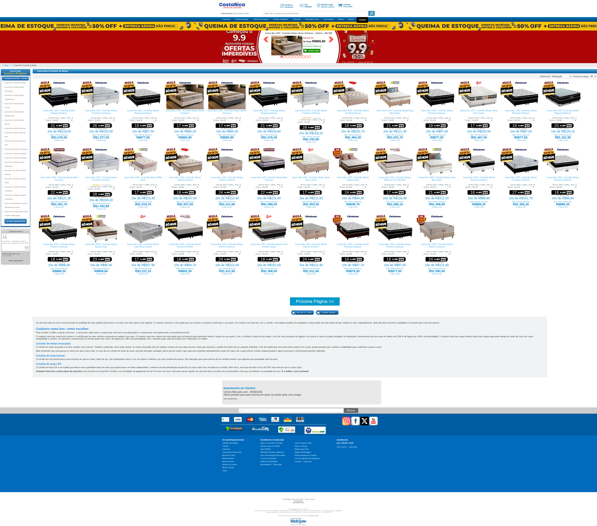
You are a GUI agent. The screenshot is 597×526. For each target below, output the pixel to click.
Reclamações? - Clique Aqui (271, 464)
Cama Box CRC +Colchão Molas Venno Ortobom (185, 111)
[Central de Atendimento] (286, 10)
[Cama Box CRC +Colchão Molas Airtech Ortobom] (227, 175)
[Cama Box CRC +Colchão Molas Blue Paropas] (59, 175)
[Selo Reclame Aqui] (315, 430)
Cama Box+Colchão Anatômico (16, 158)
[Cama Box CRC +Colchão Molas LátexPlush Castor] (143, 242)
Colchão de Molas (241, 19)
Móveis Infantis (228, 458)
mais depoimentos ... (231, 399)
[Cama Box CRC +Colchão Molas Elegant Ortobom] (59, 109)
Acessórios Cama (312, 19)
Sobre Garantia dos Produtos (306, 455)
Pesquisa (371, 13)
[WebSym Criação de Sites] (298, 525)
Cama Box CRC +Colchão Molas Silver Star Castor (479, 111)
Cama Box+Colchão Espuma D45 (15, 134)
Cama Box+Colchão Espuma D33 (15, 143)
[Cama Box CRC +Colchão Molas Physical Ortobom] (143, 109)
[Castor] (478, 84)
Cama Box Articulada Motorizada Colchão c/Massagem (16, 213)
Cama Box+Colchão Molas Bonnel (14, 122)
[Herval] (352, 84)
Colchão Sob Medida (230, 443)
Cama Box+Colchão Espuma (15, 128)
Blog (236, 13)
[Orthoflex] (395, 151)
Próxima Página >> (315, 301)
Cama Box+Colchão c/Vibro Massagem (15, 164)
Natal (241, 13)
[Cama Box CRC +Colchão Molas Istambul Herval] (185, 175)
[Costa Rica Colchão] (232, 9)
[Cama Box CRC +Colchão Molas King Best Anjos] (395, 109)
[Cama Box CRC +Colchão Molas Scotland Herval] (353, 109)
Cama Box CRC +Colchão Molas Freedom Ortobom (101, 111)
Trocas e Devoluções (268, 458)
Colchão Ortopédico (280, 19)
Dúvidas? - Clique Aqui (303, 461)
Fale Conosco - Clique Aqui (347, 447)
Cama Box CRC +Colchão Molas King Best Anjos (394, 111)
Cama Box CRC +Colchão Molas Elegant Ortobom (59, 111)
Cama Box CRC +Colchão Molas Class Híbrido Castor (269, 245)
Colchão (225, 446)
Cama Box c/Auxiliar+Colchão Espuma (15, 172)
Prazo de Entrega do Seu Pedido (272, 455)
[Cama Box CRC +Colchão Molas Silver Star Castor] (478, 109)
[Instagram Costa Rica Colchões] (346, 425)
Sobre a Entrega (301, 446)
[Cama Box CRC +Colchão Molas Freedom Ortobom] (101, 109)
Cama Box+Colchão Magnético (16, 153)
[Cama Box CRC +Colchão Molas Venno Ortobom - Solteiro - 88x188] (311, 50)
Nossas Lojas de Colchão (270, 446)
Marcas (351, 19)
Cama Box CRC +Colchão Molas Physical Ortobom (143, 111)
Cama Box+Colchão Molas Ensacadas (14, 89)
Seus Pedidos (265, 449)
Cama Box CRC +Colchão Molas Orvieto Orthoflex (185, 245)
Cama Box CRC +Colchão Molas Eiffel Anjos (143, 178)
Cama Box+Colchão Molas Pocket (14, 105)
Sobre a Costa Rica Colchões (271, 443)
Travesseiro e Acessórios (232, 452)
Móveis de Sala (228, 467)
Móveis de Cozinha (229, 464)
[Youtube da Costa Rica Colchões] (373, 425)
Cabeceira (297, 19)
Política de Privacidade (269, 461)
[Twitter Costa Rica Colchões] (364, 425)
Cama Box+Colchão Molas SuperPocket (14, 97)
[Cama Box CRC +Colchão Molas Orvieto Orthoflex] (185, 242)
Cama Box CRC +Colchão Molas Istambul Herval (185, 178)
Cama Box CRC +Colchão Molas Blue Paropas (59, 178)
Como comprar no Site (303, 443)
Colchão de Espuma (260, 19)
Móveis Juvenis (228, 461)
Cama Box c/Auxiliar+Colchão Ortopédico (15, 197)
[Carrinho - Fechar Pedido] (346, 10)
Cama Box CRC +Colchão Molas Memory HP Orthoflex (395, 178)
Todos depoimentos (15, 261)
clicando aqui (314, 515)
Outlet (246, 13)
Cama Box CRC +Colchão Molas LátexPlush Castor (143, 245)
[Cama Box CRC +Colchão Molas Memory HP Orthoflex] (395, 175)
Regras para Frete (302, 449)
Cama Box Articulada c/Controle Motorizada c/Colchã (16, 205)
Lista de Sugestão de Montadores (307, 458)
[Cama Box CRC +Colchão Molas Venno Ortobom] (185, 109)
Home (6, 65)
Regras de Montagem (303, 452)
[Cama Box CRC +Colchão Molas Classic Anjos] (353, 175)
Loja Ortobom (328, 19)
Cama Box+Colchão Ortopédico (16, 149)
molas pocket (125, 347)
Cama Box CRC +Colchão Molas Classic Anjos (353, 178)
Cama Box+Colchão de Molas (15, 83)
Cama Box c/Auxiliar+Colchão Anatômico (15, 189)
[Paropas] (59, 151)
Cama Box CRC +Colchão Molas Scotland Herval (353, 111)
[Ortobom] (59, 84)
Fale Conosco (310, 499)
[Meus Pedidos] (305, 10)
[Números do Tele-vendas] (326, 10)
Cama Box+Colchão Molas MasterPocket (14, 114)
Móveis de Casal (228, 455)
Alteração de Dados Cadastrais (272, 452)
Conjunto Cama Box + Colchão (16, 78)
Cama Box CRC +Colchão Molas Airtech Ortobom (227, 178)
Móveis (341, 19)
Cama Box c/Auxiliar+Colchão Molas (15, 180)
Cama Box (226, 19)
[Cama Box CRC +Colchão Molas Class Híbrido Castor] (269, 242)
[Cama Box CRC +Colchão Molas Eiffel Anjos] (143, 175)
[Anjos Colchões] (395, 84)
